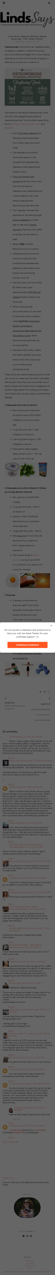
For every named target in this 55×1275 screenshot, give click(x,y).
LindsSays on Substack (27, 645)
